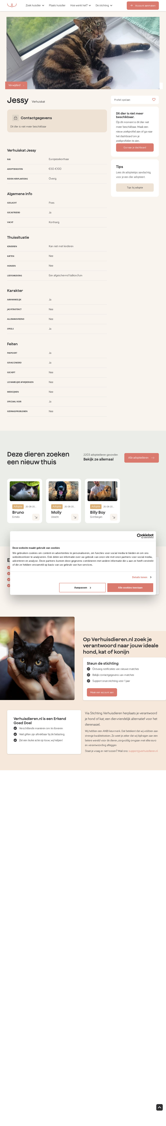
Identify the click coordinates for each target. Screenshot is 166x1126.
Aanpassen (80, 587)
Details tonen (139, 577)
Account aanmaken (145, 5)
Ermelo (16, 517)
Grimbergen (96, 517)
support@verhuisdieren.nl (143, 751)
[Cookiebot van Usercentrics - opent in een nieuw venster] (139, 536)
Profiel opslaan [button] (122, 100)
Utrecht (55, 517)
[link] (57, 5)
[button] (69, 5)
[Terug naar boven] (159, 1107)
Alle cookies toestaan (130, 587)
